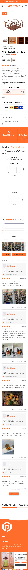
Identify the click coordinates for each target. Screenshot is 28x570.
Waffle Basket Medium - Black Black (16, 373)
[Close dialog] (26, 553)
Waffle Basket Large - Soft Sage (15, 469)
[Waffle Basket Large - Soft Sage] (9, 60)
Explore (4, 536)
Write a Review (20, 255)
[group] (14, 1)
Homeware (9, 46)
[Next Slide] (25, 246)
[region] (14, 246)
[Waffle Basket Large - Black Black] (4, 60)
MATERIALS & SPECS (7, 117)
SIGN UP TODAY (21, 562)
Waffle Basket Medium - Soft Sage (15, 421)
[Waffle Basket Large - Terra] (5, 40)
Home (3, 46)
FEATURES (4, 114)
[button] (22, 6)
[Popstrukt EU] (14, 6)
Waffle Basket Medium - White (15, 271)
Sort (12, 260)
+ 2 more (22, 302)
